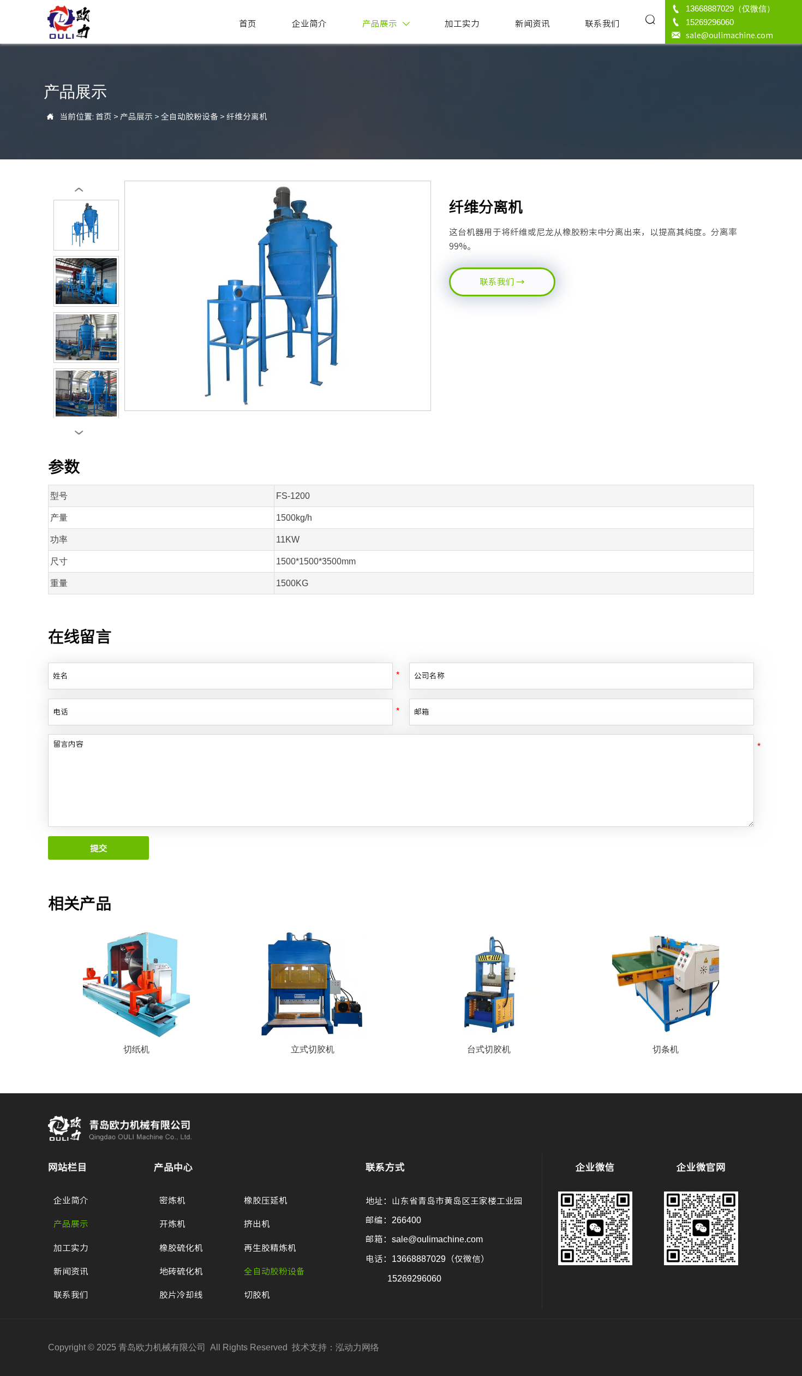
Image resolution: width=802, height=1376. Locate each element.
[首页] (68, 22)
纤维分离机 (246, 116)
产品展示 (136, 116)
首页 (103, 116)
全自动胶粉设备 (189, 116)
